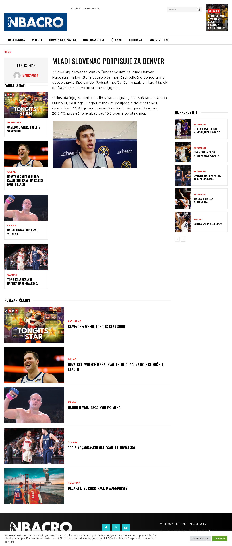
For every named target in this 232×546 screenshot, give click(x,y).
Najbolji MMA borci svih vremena (22, 232)
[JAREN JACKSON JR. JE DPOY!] (183, 222)
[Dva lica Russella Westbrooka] (183, 198)
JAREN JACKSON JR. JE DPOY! (208, 223)
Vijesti (198, 220)
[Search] (198, 9)
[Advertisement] (137, 22)
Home (7, 51)
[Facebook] (106, 528)
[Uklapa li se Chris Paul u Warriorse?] (34, 486)
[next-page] (183, 239)
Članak (12, 275)
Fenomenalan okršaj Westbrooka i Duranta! (207, 153)
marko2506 (30, 75)
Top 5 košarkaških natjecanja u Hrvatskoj (22, 281)
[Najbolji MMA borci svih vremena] (26, 208)
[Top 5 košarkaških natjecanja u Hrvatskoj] (26, 257)
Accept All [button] (220, 538)
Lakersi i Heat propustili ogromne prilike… (208, 177)
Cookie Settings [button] (200, 538)
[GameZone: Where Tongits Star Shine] (26, 105)
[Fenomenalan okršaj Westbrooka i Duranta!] (183, 152)
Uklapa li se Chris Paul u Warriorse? (97, 488)
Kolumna (74, 483)
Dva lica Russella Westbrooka (203, 200)
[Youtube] (126, 528)
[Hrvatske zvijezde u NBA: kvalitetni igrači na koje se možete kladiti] (26, 154)
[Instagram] (116, 528)
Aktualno (214, 10)
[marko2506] (17, 75)
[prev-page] (177, 239)
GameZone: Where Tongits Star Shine (23, 129)
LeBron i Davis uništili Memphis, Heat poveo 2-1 (207, 130)
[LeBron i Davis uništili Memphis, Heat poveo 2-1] (183, 129)
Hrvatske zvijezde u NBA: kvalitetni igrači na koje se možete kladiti (25, 181)
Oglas (11, 172)
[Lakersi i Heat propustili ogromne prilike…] (183, 175)
